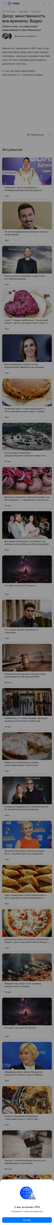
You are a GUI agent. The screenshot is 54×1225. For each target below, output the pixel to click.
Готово (27, 1220)
